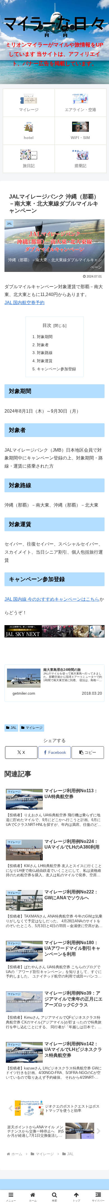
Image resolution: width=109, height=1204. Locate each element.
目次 (46, 325)
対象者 (43, 345)
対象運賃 (45, 361)
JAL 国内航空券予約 (24, 302)
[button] (88, 752)
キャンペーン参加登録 (56, 369)
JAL (13, 728)
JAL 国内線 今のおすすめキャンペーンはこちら (51, 599)
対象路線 (45, 352)
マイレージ (34, 728)
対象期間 (45, 336)
